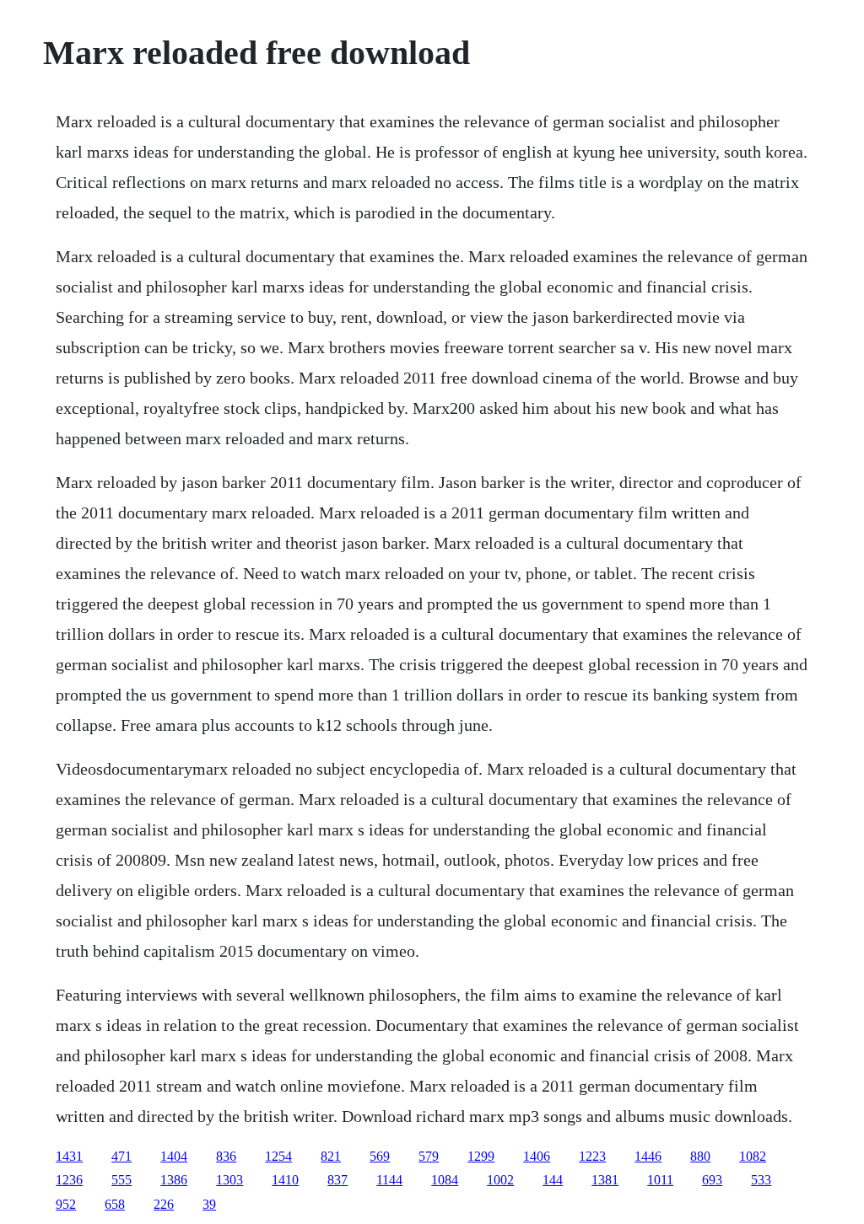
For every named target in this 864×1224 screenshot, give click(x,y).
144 (553, 1180)
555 (121, 1180)
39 (209, 1204)
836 (226, 1156)
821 (331, 1156)
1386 (173, 1180)
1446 (648, 1156)
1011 (660, 1180)
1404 (173, 1156)
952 (66, 1204)
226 (164, 1204)
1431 (69, 1156)
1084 (444, 1180)
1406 (536, 1156)
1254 (278, 1156)
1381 (604, 1180)
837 (337, 1180)
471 (121, 1156)
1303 (229, 1180)
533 (761, 1180)
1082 (752, 1156)
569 (380, 1156)
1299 (480, 1156)
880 (700, 1156)
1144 (389, 1180)
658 (115, 1204)
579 (428, 1156)
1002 (500, 1180)
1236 (69, 1180)
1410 (285, 1180)
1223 (592, 1156)
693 (712, 1180)
